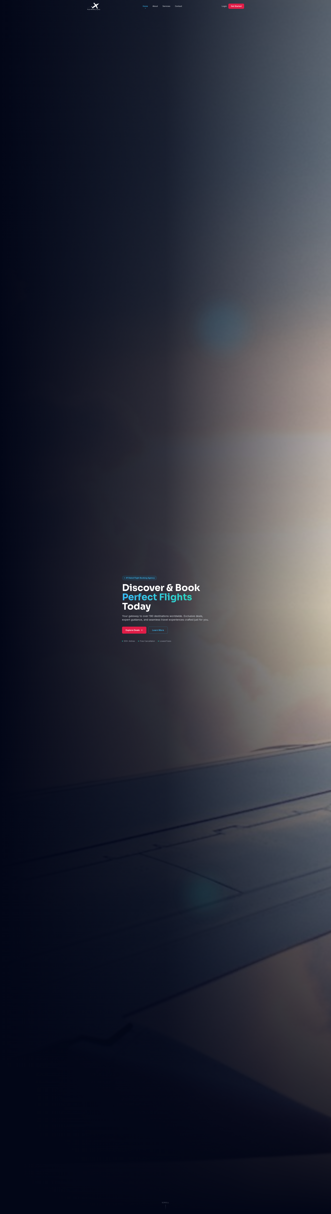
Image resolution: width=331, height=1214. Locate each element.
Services (166, 6)
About (155, 6)
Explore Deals (133, 630)
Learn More (158, 630)
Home (145, 6)
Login (224, 6)
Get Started (236, 6)
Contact (178, 6)
